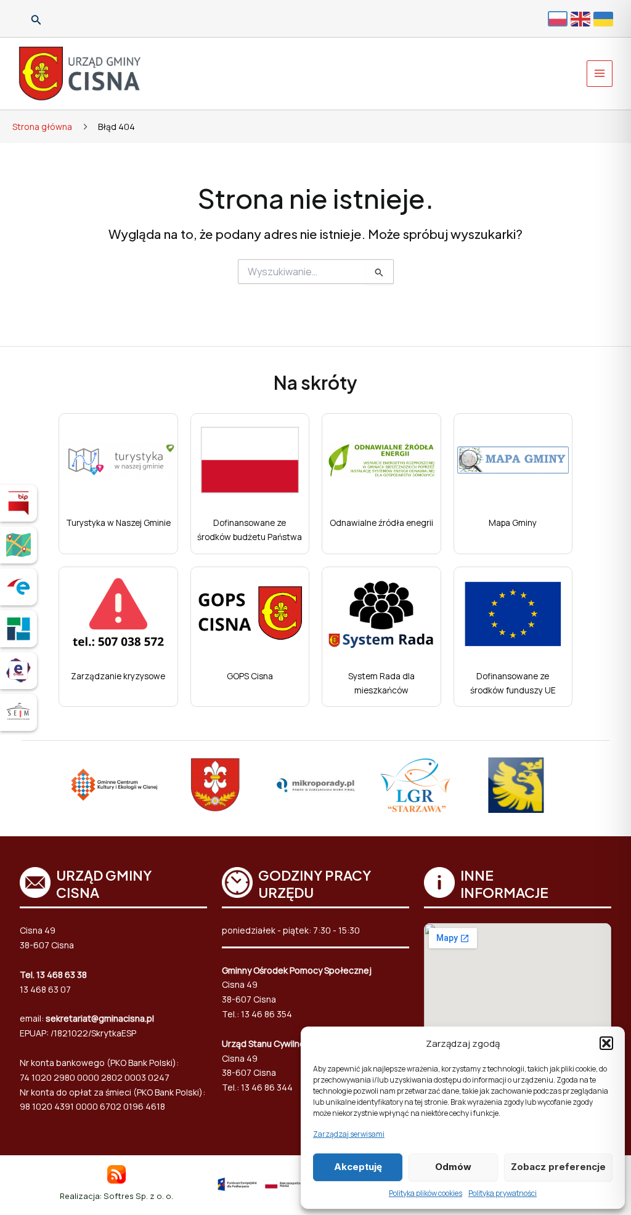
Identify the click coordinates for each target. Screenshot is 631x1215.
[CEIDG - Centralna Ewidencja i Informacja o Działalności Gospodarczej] (18, 628)
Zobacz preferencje (558, 1167)
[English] (582, 18)
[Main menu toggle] (600, 73)
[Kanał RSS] (116, 1173)
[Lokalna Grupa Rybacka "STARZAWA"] (416, 785)
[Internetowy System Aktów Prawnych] (18, 712)
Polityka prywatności (502, 1193)
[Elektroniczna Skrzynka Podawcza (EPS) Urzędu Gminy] (18, 586)
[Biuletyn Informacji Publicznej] (18, 503)
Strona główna (42, 126)
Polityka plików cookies (425, 1193)
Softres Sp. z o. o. (138, 1195)
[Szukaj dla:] (316, 272)
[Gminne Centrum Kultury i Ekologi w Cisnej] (115, 786)
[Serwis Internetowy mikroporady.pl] (316, 785)
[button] (606, 1043)
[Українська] (604, 18)
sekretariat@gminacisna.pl (100, 1018)
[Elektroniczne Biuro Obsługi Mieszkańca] (18, 670)
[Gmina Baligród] (215, 785)
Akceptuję (358, 1167)
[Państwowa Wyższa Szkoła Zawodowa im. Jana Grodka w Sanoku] (516, 785)
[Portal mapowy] (18, 545)
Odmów (453, 1167)
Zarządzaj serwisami (349, 1134)
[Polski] (559, 18)
